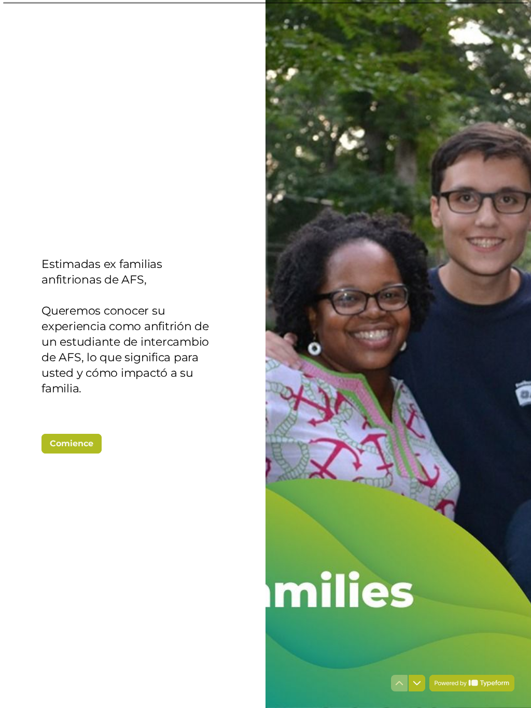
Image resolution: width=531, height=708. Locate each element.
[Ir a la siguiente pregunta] (417, 683)
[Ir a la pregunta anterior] (399, 683)
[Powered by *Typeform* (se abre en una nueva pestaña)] (471, 683)
